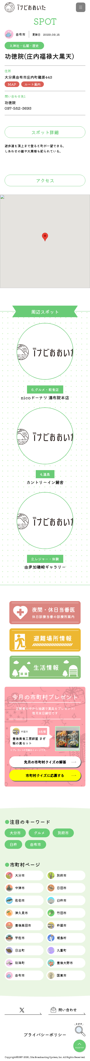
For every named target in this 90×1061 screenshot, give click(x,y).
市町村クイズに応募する (45, 775)
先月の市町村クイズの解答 (45, 762)
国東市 (61, 975)
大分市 (15, 832)
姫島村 (61, 937)
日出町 (20, 950)
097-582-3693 (18, 108)
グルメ (39, 832)
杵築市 (61, 925)
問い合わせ (67, 1009)
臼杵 (13, 844)
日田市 (61, 887)
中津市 (20, 887)
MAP (12, 84)
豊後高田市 (23, 925)
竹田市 (61, 912)
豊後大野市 (65, 962)
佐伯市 (20, 900)
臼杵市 (61, 900)
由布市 (35, 844)
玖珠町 (20, 962)
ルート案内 (32, 84)
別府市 (63, 832)
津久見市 (21, 912)
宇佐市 (20, 937)
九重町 (61, 950)
